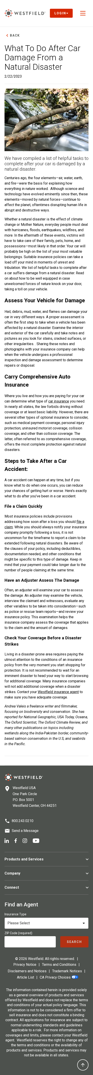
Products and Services (24, 859)
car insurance (58, 401)
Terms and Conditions (59, 964)
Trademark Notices (67, 971)
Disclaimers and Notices (27, 971)
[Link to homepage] (25, 13)
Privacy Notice (24, 964)
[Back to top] (82, 1065)
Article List (25, 977)
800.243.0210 (22, 821)
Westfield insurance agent (58, 692)
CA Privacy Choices (55, 977)
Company (12, 873)
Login (60, 13)
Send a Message (25, 831)
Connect (12, 887)
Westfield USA (24, 788)
